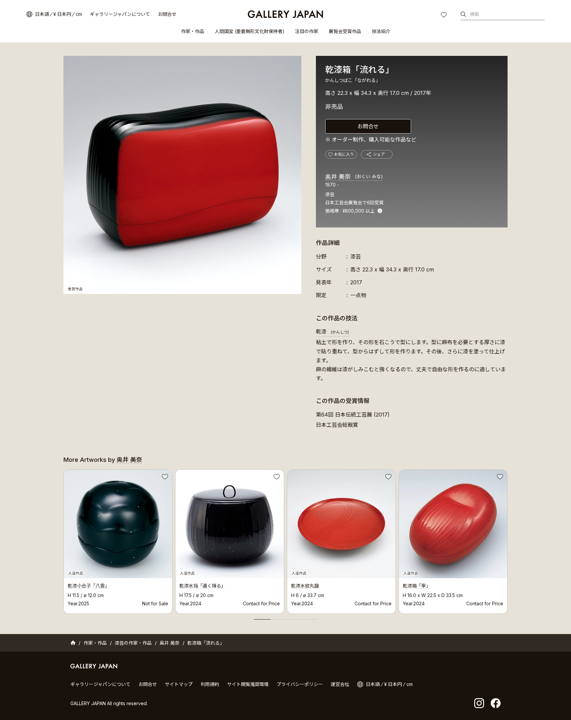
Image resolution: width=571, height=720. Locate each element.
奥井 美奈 (354, 176)
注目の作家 (306, 31)
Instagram (479, 703)
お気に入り (444, 15)
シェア (379, 154)
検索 (474, 14)
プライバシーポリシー (300, 684)
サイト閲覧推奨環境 (248, 684)
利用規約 (210, 684)
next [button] (507, 539)
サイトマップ (179, 684)
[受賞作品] (182, 175)
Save (164, 478)
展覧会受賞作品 (345, 31)
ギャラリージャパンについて (120, 14)
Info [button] (379, 210)
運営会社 (340, 684)
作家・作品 (192, 31)
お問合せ (167, 14)
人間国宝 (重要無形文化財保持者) (250, 31)
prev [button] (63, 539)
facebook (496, 703)
